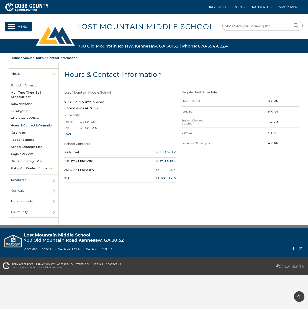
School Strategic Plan (26, 147)
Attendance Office (25, 118)
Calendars (18, 132)
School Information (25, 85)
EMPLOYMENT (288, 7)
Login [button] (237, 7)
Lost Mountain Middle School (145, 26)
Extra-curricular (22, 201)
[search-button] (296, 26)
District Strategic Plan (27, 161)
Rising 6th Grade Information (32, 168)
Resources (18, 180)
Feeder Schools (22, 139)
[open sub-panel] (54, 74)
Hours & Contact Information (32, 125)
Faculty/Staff (20, 111)
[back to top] (299, 296)
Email (67, 134)
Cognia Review (22, 154)
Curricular (18, 190)
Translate (259, 7)
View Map (72, 115)
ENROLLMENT (217, 7)
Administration (21, 104)
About (15, 74)
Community (19, 212)
